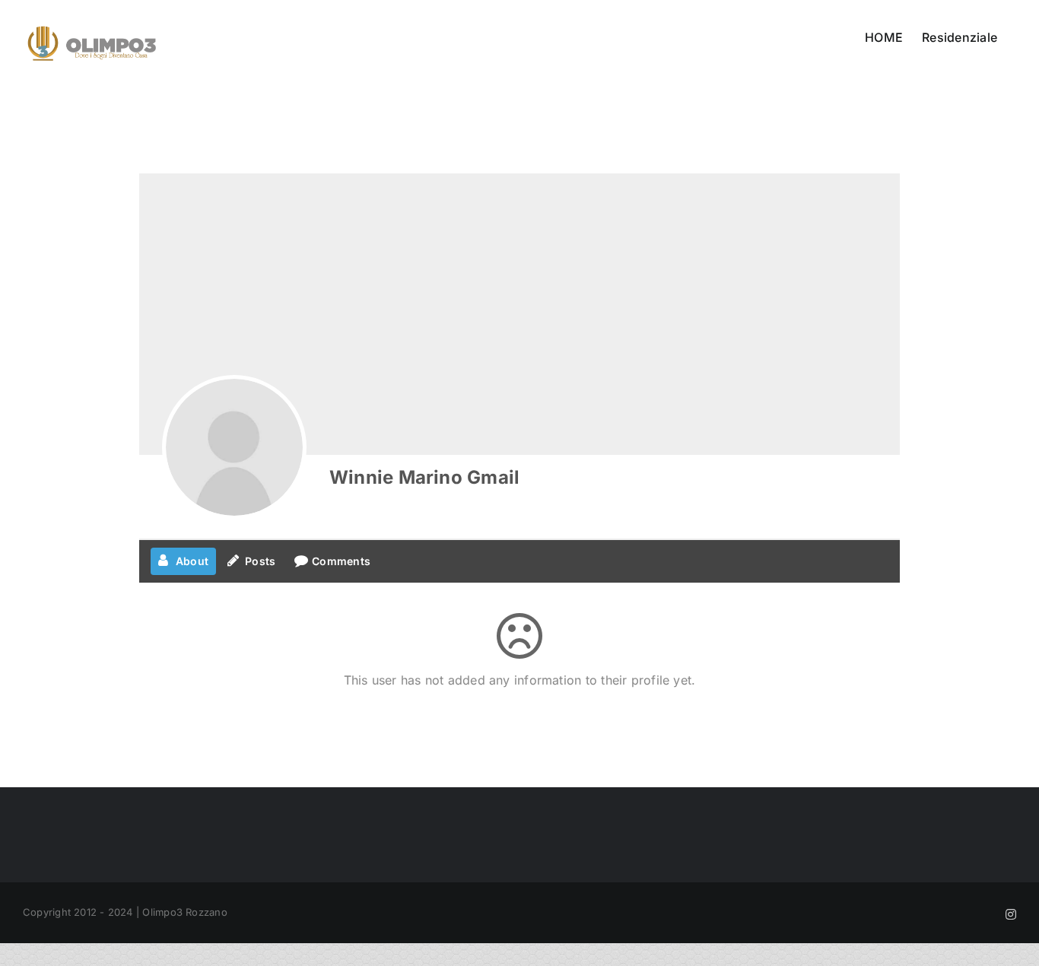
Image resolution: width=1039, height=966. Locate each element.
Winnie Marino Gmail (424, 477)
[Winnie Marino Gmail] (234, 447)
